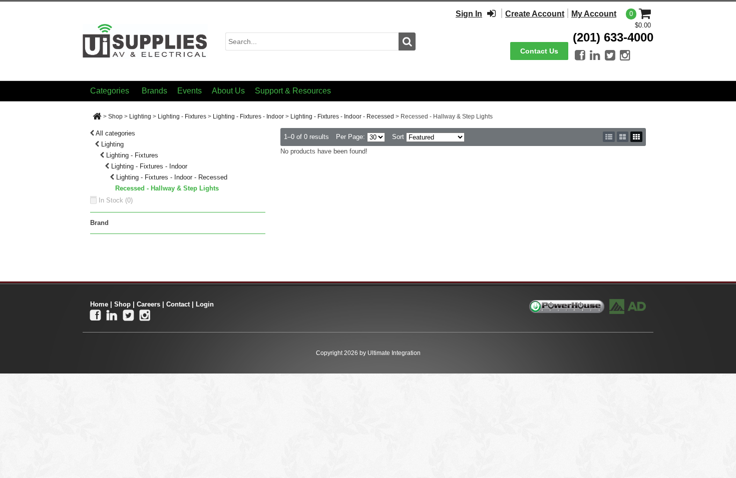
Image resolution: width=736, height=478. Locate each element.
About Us (228, 90)
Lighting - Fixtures (182, 116)
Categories (109, 90)
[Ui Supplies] (145, 40)
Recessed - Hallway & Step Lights (167, 188)
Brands (154, 90)
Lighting (140, 116)
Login (205, 304)
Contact (178, 304)
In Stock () (116, 200)
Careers (148, 304)
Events (189, 90)
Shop (115, 116)
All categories (115, 133)
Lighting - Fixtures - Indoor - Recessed (342, 116)
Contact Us (539, 51)
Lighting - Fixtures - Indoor (248, 116)
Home (99, 304)
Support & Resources (293, 90)
